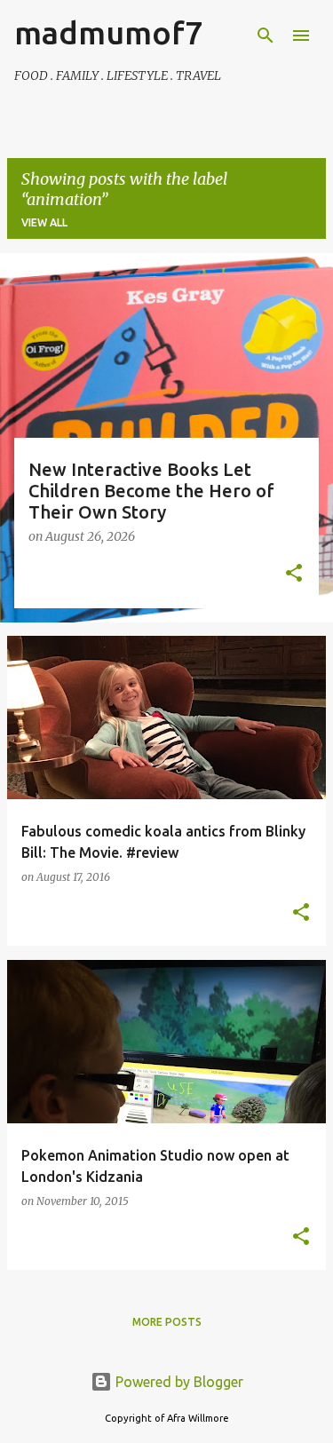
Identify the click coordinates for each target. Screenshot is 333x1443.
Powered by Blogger (177, 1382)
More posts (167, 1322)
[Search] (265, 35)
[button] (294, 574)
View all (44, 222)
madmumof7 (108, 32)
